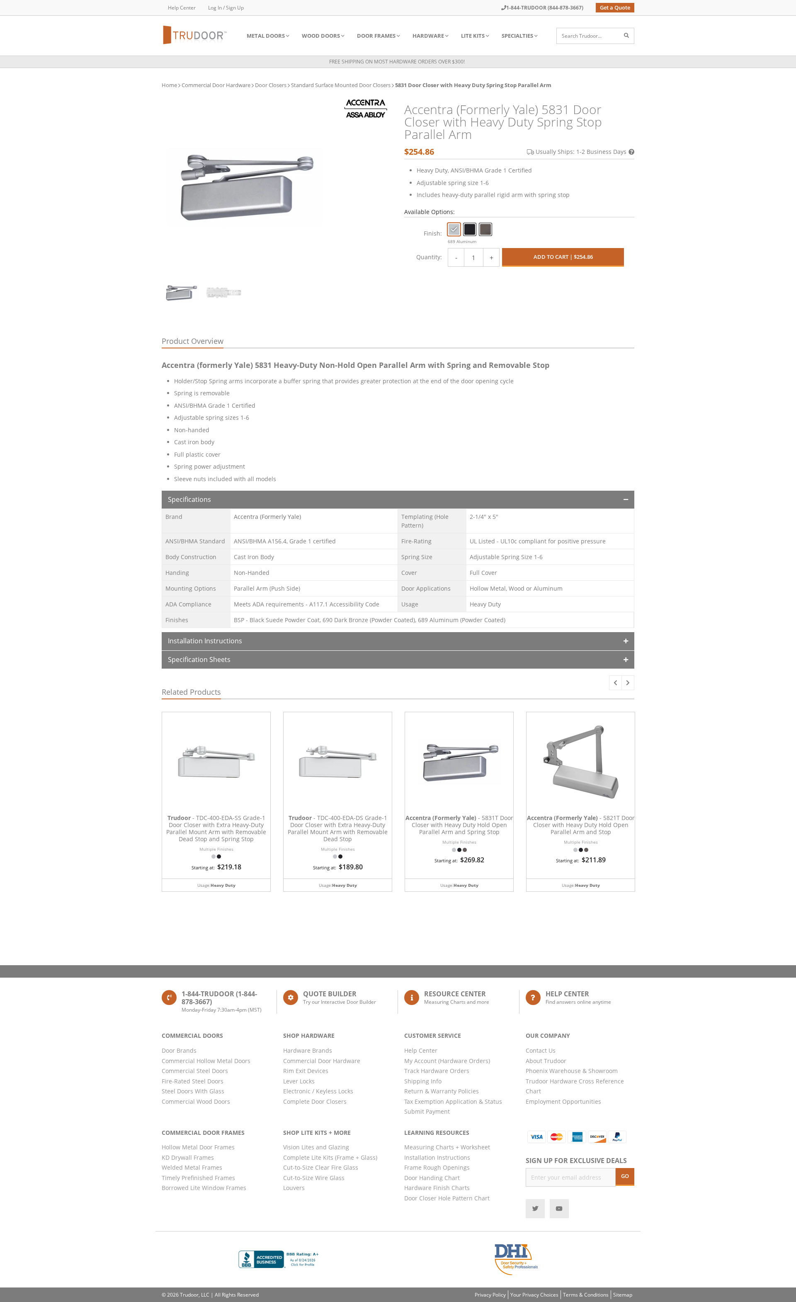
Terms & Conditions (586, 1294)
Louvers (294, 1188)
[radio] (454, 229)
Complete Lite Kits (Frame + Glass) (330, 1157)
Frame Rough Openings (437, 1167)
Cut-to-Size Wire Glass (314, 1178)
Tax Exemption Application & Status (453, 1101)
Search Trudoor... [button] (582, 35)
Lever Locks (299, 1081)
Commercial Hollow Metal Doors (206, 1061)
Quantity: (429, 257)
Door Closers (270, 85)
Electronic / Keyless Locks (318, 1091)
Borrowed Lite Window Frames (204, 1188)
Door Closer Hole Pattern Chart (447, 1198)
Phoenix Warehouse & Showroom (572, 1071)
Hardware (428, 35)
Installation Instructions (205, 640)
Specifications (189, 499)
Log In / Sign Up (226, 7)
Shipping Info (423, 1081)
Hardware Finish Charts (437, 1188)
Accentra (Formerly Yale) (267, 517)
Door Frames (376, 35)
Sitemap (622, 1294)
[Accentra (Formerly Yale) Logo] (366, 108)
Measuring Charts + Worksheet (447, 1147)
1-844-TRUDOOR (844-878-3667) (544, 7)
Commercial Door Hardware (216, 85)
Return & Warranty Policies (441, 1091)
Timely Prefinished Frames (198, 1178)
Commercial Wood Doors (196, 1101)
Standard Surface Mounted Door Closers (341, 85)
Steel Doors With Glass (193, 1091)
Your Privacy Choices (534, 1294)
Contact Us (541, 1050)
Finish (432, 233)
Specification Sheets (199, 659)
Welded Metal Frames (192, 1167)
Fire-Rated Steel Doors (192, 1081)
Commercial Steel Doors (195, 1071)
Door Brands (179, 1050)
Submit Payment (427, 1111)
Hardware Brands (307, 1050)
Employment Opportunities (563, 1101)
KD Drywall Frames (188, 1157)
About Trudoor (546, 1061)
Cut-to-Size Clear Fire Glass (320, 1167)
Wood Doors (321, 35)
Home (169, 85)
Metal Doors (266, 35)
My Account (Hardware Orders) (447, 1061)
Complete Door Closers (315, 1101)
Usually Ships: (581, 152)
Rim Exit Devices (305, 1071)
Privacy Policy (490, 1294)
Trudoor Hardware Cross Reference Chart (575, 1086)
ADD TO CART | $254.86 (563, 256)
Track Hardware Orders (436, 1071)
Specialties (517, 35)
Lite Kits (473, 35)
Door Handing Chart (432, 1178)
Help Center (182, 7)
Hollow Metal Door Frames (198, 1147)
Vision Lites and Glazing (316, 1147)
